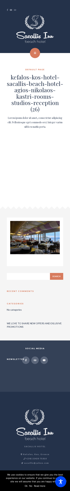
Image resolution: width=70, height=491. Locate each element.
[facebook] (8, 10)
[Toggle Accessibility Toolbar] (61, 482)
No (30, 486)
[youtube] (12, 10)
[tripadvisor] (16, 10)
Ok (26, 486)
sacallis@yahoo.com (36, 463)
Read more (39, 486)
